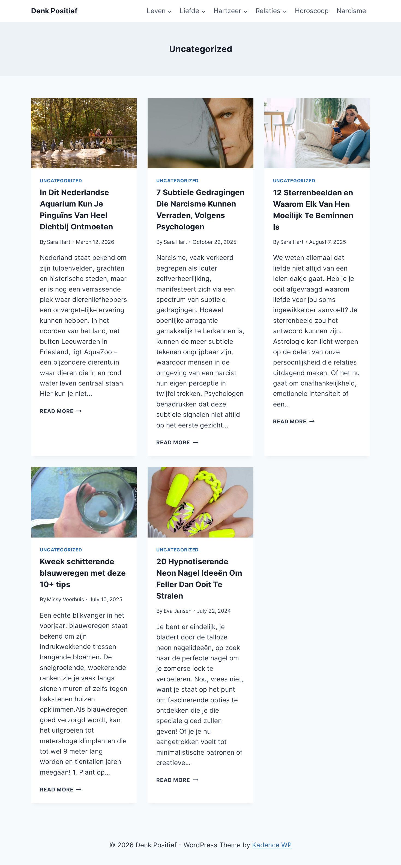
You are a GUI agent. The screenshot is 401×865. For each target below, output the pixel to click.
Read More (60, 411)
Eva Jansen (177, 611)
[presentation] (84, 133)
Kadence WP (272, 845)
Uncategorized (61, 180)
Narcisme (351, 11)
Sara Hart (58, 242)
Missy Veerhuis (65, 599)
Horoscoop (312, 11)
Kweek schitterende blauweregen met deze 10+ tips (83, 573)
